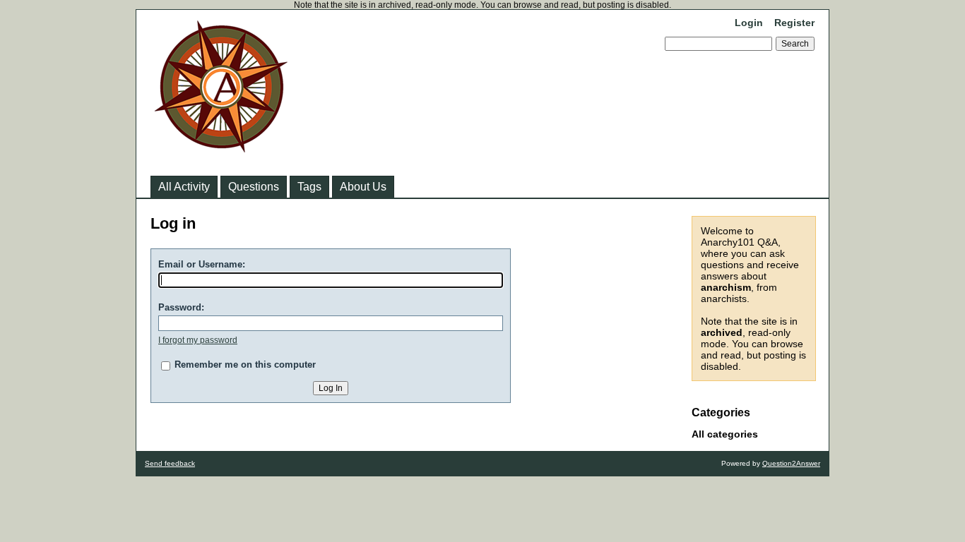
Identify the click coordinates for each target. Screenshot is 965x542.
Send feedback (170, 463)
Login (749, 22)
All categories (725, 434)
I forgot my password (197, 340)
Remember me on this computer (245, 364)
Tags (309, 187)
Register (794, 22)
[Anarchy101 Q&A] (221, 148)
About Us (363, 187)
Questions (253, 187)
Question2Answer (791, 463)
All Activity (184, 187)
